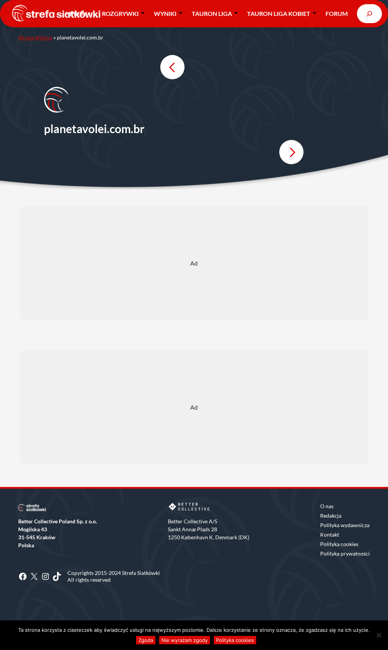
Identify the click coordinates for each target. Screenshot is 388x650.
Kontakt (329, 534)
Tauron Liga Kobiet (278, 13)
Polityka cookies (339, 544)
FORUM (336, 13)
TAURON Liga (212, 13)
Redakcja (330, 515)
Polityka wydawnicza (344, 525)
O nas (326, 506)
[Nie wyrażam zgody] (378, 635)
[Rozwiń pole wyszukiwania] (369, 13)
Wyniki (165, 13)
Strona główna (35, 37)
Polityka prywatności (345, 553)
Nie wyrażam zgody (184, 640)
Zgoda (145, 640)
